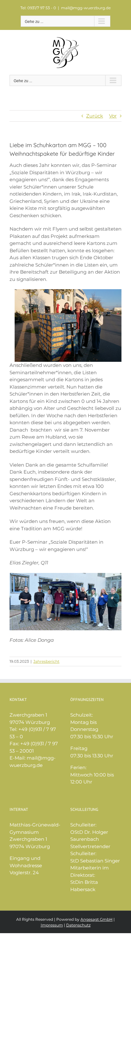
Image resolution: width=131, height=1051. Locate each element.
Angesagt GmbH (96, 919)
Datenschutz (78, 925)
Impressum (52, 925)
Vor (113, 116)
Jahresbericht (46, 661)
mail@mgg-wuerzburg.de (86, 7)
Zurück (94, 116)
